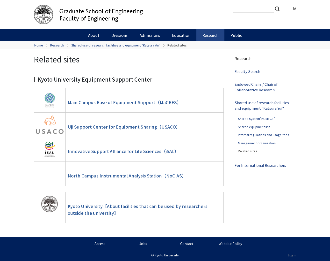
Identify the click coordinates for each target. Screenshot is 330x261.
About (93, 35)
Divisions (119, 35)
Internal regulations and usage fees (263, 134)
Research (210, 35)
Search (279, 9)
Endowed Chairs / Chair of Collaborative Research (256, 87)
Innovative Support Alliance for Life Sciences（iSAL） (123, 151)
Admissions (150, 35)
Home (38, 45)
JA (294, 8)
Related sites (247, 151)
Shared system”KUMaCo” (256, 118)
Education (181, 35)
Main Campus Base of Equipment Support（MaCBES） (124, 102)
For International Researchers (260, 165)
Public (236, 35)
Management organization (257, 143)
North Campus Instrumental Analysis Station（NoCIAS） (127, 175)
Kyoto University (167, 255)
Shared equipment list (254, 126)
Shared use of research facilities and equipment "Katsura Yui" (115, 45)
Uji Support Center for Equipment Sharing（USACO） (124, 126)
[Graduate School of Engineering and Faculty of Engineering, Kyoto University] (111, 14)
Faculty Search (247, 71)
